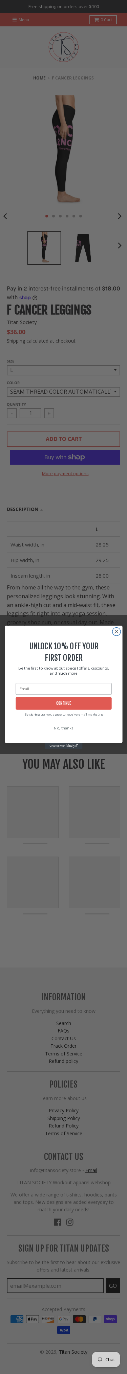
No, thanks (63, 727)
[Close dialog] (116, 631)
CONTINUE (63, 703)
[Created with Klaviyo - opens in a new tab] (63, 746)
